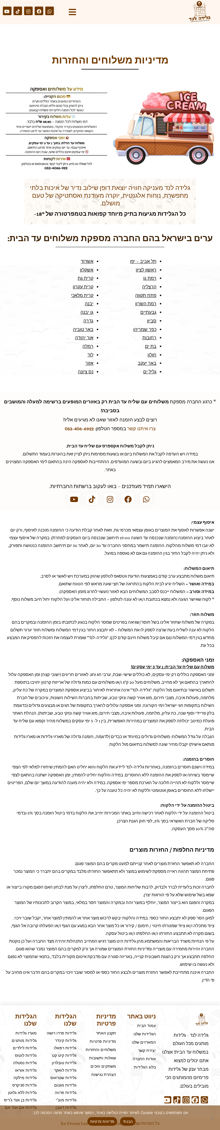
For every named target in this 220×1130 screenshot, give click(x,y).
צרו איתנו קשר (141, 428)
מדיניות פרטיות (102, 1121)
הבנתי (128, 1121)
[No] (213, 1118)
